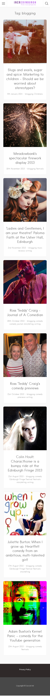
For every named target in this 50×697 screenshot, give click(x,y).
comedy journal (16, 324)
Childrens (38, 94)
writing (29, 251)
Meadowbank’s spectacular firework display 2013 (25, 158)
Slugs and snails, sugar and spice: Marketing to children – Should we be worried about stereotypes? (25, 79)
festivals (40, 169)
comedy (39, 321)
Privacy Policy (25, 669)
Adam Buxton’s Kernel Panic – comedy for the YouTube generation (25, 635)
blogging (29, 94)
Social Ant (30, 685)
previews (22, 397)
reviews (21, 251)
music (39, 248)
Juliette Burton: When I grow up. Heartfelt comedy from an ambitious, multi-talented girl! (25, 551)
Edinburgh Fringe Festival (21, 479)
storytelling (29, 324)
